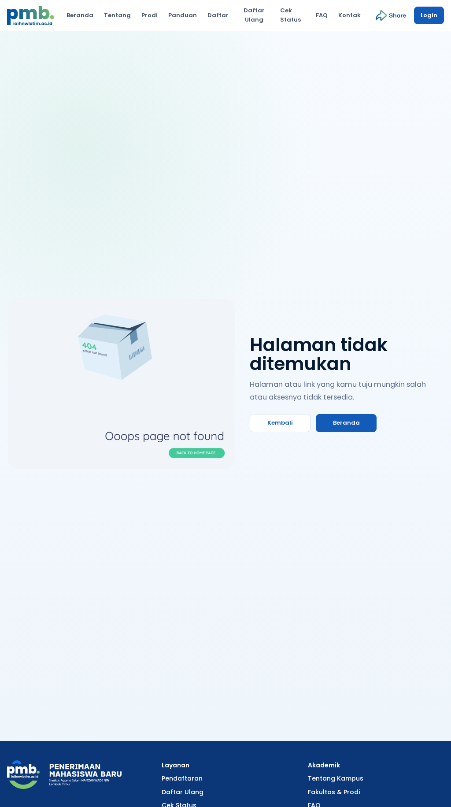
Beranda (80, 15)
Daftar (218, 15)
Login (429, 15)
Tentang (117, 15)
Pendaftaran (182, 778)
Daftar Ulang (254, 15)
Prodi (149, 15)
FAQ (322, 15)
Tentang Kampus (335, 778)
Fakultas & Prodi (334, 792)
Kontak (349, 15)
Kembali (280, 422)
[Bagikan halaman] (391, 15)
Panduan (182, 15)
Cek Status (290, 15)
